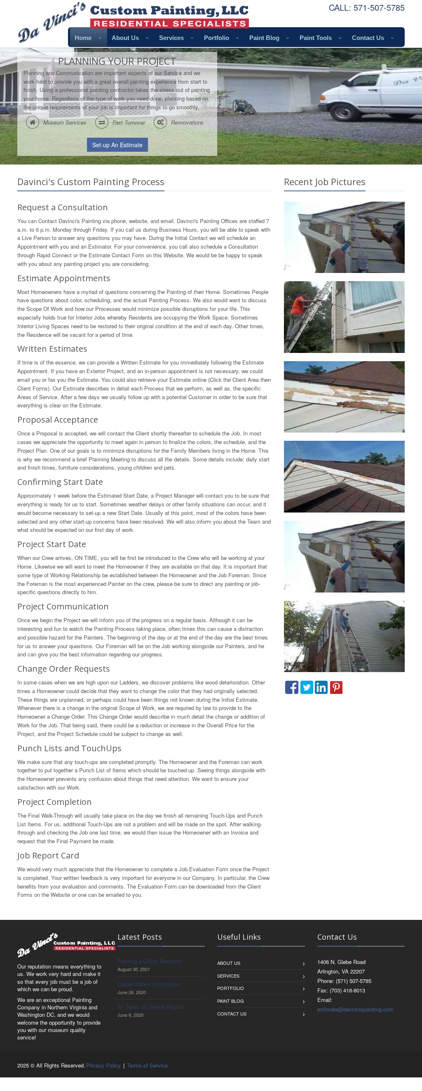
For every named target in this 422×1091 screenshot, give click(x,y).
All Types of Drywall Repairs (151, 1007)
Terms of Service (147, 1065)
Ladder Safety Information (148, 984)
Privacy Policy (103, 1065)
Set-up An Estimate (117, 145)
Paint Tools (316, 37)
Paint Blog (264, 37)
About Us (125, 37)
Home (83, 37)
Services (171, 37)
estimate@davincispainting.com (355, 1009)
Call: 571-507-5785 (367, 7)
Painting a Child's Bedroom (149, 961)
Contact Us (368, 37)
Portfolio (216, 37)
